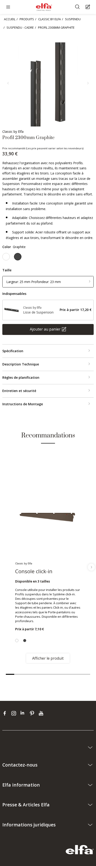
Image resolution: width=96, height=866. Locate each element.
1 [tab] (10, 674)
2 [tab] (18, 674)
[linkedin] (24, 713)
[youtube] (42, 713)
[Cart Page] (88, 7)
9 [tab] (77, 674)
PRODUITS (27, 19)
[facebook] (5, 713)
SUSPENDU (73, 19)
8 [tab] (69, 674)
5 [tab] (44, 674)
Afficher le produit (48, 658)
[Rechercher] (78, 7)
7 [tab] (60, 674)
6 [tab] (52, 674)
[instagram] (14, 713)
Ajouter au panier (45, 328)
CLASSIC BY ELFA (49, 19)
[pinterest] (33, 713)
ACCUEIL (9, 19)
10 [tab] (86, 674)
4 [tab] (35, 674)
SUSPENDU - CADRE (20, 27)
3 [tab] (27, 674)
